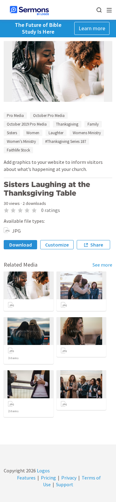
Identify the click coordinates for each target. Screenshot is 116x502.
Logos (43, 470)
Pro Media (15, 115)
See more (102, 265)
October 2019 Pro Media (27, 124)
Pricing (48, 478)
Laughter (56, 132)
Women (32, 132)
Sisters (12, 132)
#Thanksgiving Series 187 (65, 141)
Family (93, 124)
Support (64, 484)
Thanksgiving (67, 124)
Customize (57, 245)
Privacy (68, 478)
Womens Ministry (87, 132)
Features (26, 478)
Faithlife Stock (18, 150)
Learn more (92, 28)
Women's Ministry (21, 141)
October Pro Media (49, 115)
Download (20, 245)
